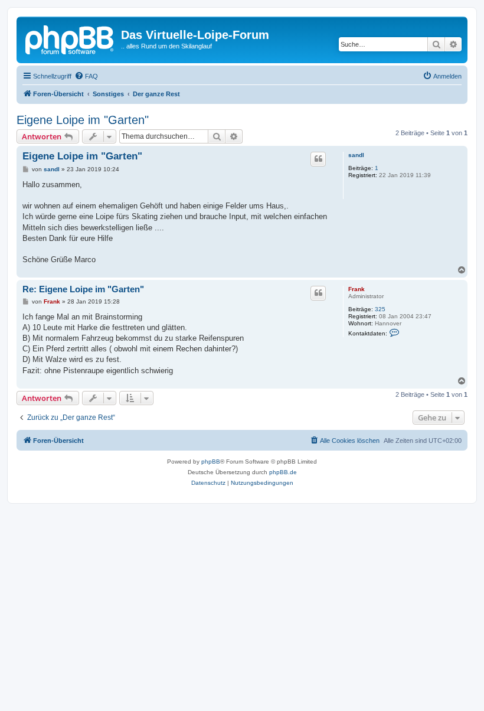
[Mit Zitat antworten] (318, 159)
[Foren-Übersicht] (70, 38)
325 (380, 309)
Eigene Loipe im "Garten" (83, 119)
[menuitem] (86, 76)
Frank (356, 289)
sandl (356, 155)
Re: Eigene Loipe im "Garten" (83, 289)
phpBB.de (283, 472)
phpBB (210, 461)
